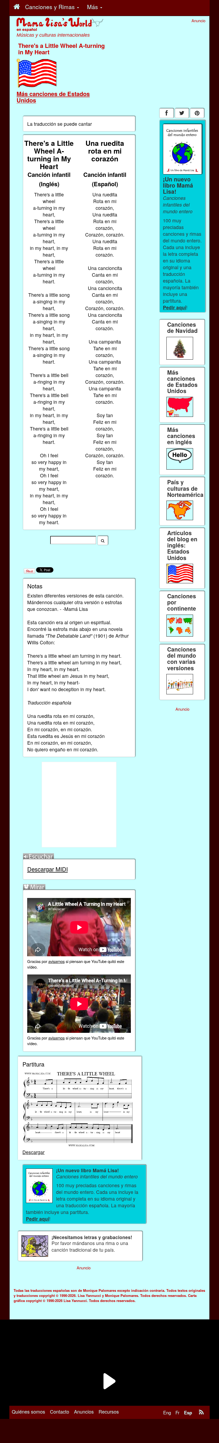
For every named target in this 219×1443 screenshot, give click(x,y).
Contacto (59, 1411)
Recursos (109, 1411)
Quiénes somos (28, 1411)
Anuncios (84, 1411)
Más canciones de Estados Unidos (53, 96)
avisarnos (56, 961)
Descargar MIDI (47, 869)
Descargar (33, 1152)
